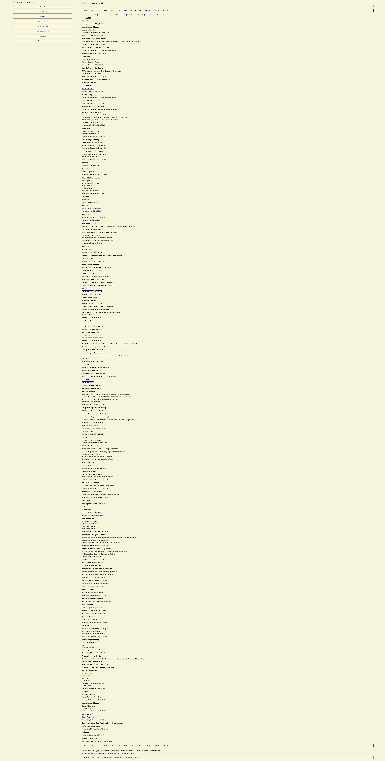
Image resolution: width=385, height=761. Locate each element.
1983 (111, 10)
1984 (118, 10)
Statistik (165, 10)
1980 (91, 10)
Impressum (118, 757)
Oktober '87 (141, 15)
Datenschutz (128, 757)
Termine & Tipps (43, 12)
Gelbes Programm (88, 21)
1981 (98, 10)
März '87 (101, 15)
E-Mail (137, 757)
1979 (85, 10)
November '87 (150, 15)
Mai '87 (116, 15)
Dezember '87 (160, 15)
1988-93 (147, 10)
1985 (125, 10)
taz (92, 685)
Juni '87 (122, 15)
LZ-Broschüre (86, 685)
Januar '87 (85, 15)
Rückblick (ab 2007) (42, 21)
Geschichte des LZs (42, 31)
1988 (139, 10)
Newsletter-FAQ (106, 757)
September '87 (131, 15)
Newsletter (95, 757)
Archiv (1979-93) (42, 26)
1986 (131, 10)
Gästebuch (42, 36)
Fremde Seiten (43, 41)
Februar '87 (94, 15)
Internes (86, 757)
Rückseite (98, 21)
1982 (105, 10)
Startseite (43, 7)
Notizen (42, 16)
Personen (156, 10)
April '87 (109, 15)
